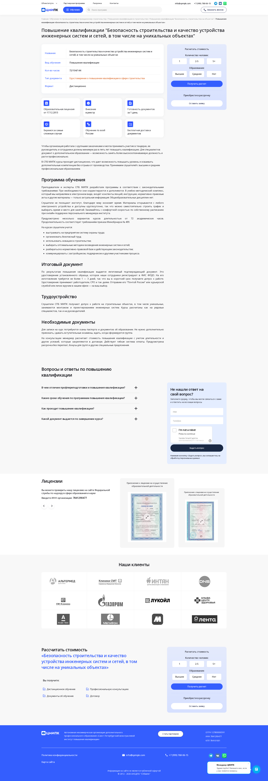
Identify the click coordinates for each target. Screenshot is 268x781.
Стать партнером (170, 733)
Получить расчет (196, 83)
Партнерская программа (74, 3)
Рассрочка (97, 3)
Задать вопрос (196, 448)
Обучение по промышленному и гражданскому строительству (78, 19)
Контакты (114, 3)
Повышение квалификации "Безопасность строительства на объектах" (182, 19)
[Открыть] (147, 516)
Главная (44, 19)
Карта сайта (48, 762)
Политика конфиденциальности (59, 755)
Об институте (47, 3)
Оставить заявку (197, 103)
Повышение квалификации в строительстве (128, 19)
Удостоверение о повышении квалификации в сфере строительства (107, 78)
